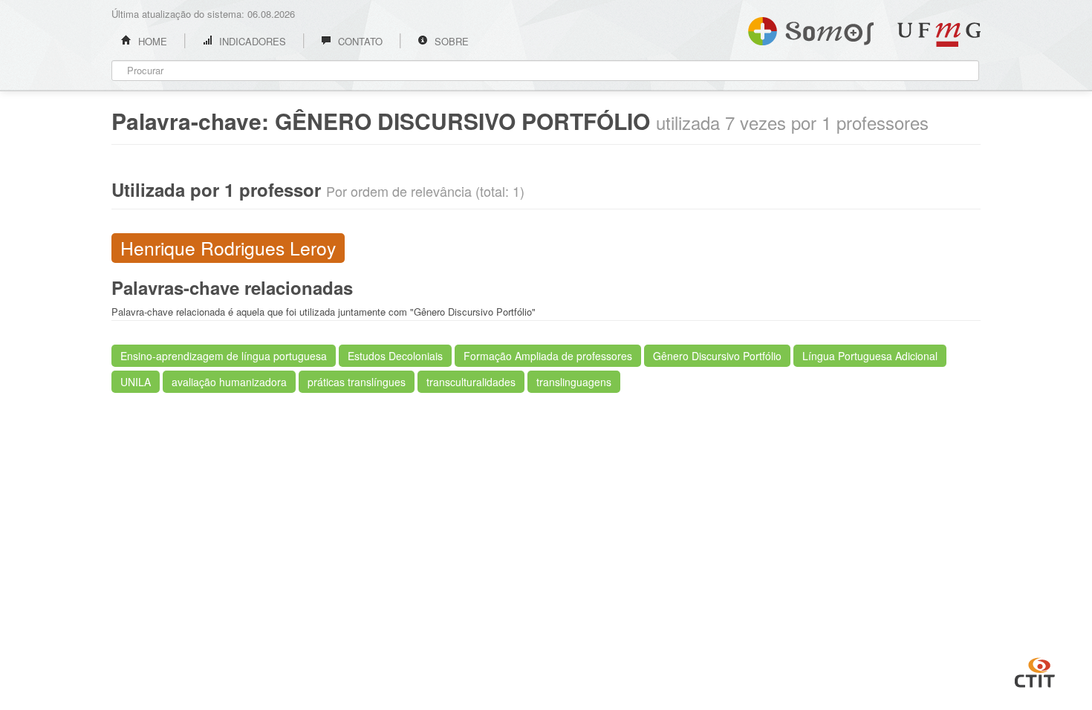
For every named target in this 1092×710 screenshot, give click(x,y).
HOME (151, 41)
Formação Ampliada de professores (548, 355)
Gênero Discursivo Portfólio (717, 355)
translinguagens (573, 381)
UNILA (135, 381)
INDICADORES (251, 41)
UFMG (939, 34)
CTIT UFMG (1035, 671)
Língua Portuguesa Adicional (869, 355)
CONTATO (359, 41)
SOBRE (450, 41)
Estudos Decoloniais (395, 355)
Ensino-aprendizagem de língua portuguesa (223, 355)
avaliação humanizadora (229, 381)
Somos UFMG (811, 28)
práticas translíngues (357, 381)
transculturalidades (471, 381)
